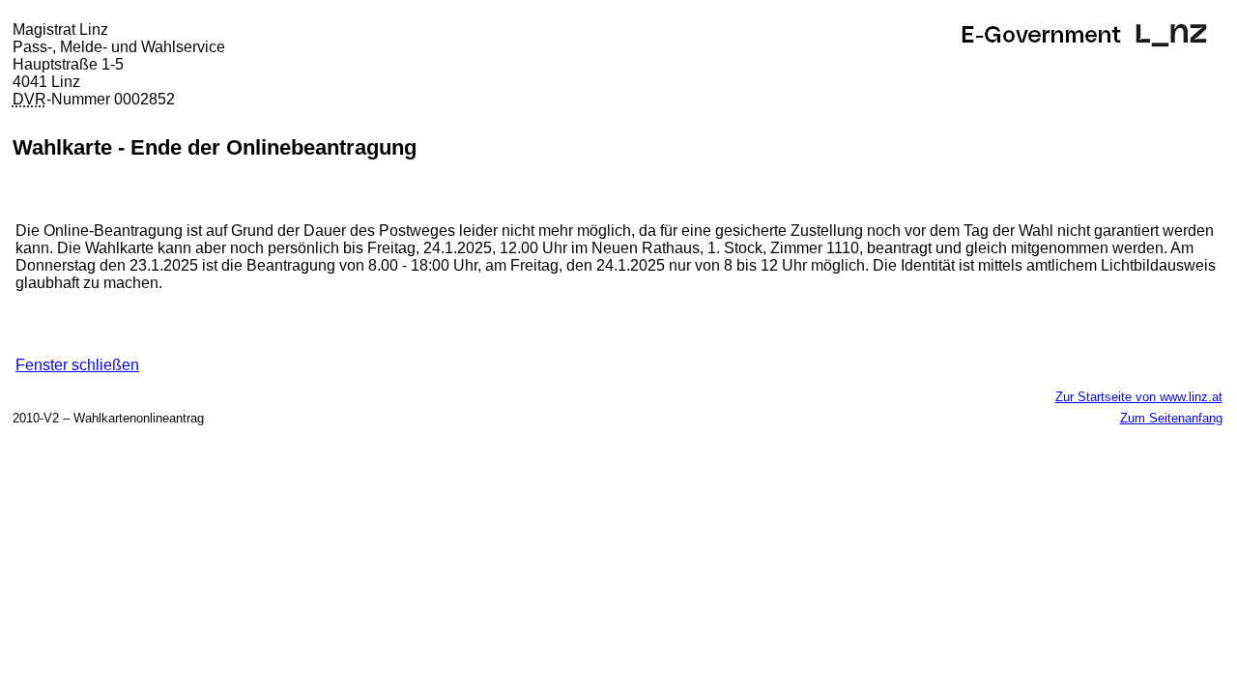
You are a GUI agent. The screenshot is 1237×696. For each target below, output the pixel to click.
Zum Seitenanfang (1171, 418)
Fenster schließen (77, 365)
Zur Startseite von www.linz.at (1139, 397)
